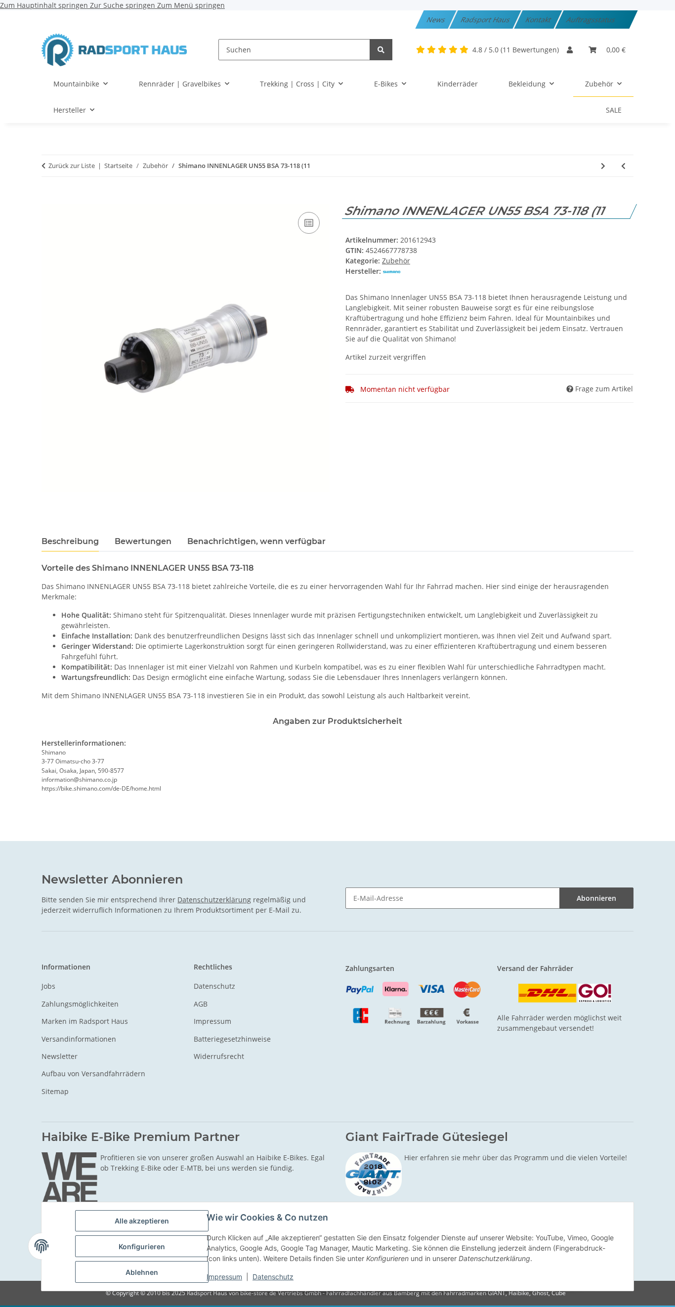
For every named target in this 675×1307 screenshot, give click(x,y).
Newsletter (60, 1056)
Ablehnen (142, 1272)
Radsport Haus (485, 19)
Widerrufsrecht (219, 1056)
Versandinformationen (79, 1039)
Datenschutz (273, 1276)
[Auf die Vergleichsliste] (309, 223)
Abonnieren (596, 898)
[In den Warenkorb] (49, 198)
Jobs (48, 986)
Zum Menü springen (191, 5)
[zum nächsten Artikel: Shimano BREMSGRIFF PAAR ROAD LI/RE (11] (603, 165)
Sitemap (55, 1091)
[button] (570, 50)
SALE (614, 110)
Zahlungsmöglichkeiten (80, 1004)
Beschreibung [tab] (70, 541)
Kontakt (538, 19)
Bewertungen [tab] (143, 541)
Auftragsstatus (591, 19)
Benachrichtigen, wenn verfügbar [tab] (256, 541)
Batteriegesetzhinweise (232, 1039)
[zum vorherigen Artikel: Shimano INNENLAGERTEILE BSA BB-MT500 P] (623, 165)
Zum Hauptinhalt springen (45, 5)
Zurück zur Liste (71, 165)
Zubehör (396, 260)
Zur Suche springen (123, 5)
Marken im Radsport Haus (85, 1021)
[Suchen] (381, 49)
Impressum (224, 1276)
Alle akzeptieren (142, 1221)
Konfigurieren (142, 1246)
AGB (201, 1004)
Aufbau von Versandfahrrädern (93, 1073)
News (436, 19)
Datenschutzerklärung (214, 899)
